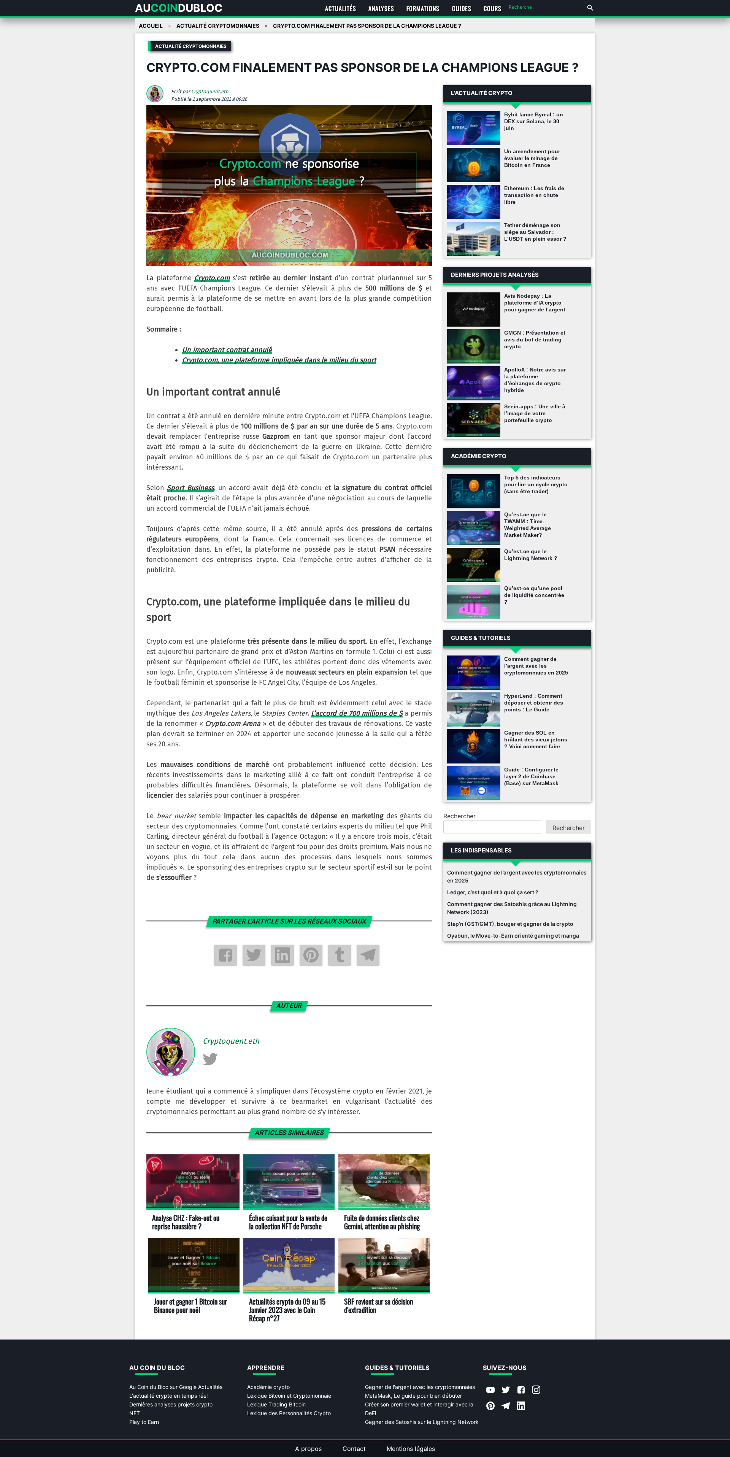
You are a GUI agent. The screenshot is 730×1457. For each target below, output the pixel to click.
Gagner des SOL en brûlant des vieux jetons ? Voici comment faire (535, 739)
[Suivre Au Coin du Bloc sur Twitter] (505, 1390)
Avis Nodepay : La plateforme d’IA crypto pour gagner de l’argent (534, 303)
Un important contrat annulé (227, 350)
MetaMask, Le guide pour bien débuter (413, 1395)
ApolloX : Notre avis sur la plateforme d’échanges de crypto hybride (535, 380)
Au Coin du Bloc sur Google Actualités (175, 1387)
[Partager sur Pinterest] (311, 955)
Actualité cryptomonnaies (191, 46)
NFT (134, 1413)
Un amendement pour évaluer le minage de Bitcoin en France (532, 158)
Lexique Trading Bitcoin (276, 1404)
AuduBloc (178, 8)
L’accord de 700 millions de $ (356, 713)
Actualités (340, 8)
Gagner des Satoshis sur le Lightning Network (422, 1422)
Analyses (381, 8)
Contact (354, 1448)
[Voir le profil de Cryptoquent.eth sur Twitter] (210, 1059)
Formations (423, 8)
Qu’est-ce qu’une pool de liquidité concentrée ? (534, 595)
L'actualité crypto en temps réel (168, 1395)
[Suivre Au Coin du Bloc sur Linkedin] (520, 1406)
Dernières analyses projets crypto (171, 1404)
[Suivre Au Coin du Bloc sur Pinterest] (490, 1406)
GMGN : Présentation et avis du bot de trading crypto (534, 339)
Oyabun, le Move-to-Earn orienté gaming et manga (513, 935)
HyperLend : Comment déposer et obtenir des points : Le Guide (533, 703)
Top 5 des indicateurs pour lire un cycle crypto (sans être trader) (536, 484)
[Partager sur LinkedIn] (282, 955)
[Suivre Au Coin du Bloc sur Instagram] (536, 1390)
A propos (308, 1448)
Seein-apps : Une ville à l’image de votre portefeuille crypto (534, 413)
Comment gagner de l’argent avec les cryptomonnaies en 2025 (536, 666)
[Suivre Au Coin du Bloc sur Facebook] (520, 1390)
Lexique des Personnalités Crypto (289, 1413)
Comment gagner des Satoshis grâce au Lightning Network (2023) (512, 908)
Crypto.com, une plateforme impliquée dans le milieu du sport (279, 360)
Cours (492, 8)
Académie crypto (268, 1387)
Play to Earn (144, 1422)
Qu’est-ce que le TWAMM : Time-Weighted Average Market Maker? (527, 524)
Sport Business (190, 488)
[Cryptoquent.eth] (157, 100)
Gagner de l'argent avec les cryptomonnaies (420, 1387)
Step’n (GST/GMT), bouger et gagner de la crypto (510, 924)
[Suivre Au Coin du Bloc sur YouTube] (490, 1390)
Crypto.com (212, 278)
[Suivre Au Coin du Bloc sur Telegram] (505, 1406)
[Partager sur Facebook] (225, 955)
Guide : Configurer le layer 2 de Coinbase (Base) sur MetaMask (531, 776)
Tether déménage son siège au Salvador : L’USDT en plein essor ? (535, 232)
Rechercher (459, 816)
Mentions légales (411, 1448)
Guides (461, 8)
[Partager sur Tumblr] (339, 955)
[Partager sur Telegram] (368, 955)
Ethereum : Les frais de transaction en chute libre (534, 195)
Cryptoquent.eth (210, 91)
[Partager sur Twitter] (254, 955)
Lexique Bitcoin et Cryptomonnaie (289, 1395)
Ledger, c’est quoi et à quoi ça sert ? (492, 892)
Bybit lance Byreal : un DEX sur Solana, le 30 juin (533, 121)
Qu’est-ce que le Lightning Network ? (530, 554)
